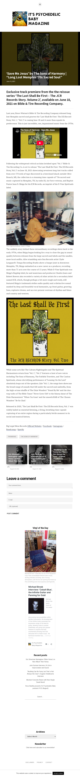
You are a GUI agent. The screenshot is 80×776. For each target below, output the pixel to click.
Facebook (47, 426)
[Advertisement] (40, 714)
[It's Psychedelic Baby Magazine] (40, 18)
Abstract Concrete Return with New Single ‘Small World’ (40, 681)
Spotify (21, 429)
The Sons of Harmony (29, 437)
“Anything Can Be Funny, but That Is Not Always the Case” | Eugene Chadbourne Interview (60, 455)
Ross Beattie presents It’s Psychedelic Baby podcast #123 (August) (40, 687)
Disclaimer (29, 762)
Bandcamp (11, 429)
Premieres (12, 437)
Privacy (40, 762)
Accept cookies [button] (58, 773)
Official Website (34, 426)
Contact (49, 762)
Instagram (58, 426)
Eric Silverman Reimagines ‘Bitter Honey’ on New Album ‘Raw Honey (15, 457)
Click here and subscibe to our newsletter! (40, 747)
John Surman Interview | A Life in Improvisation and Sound (38, 457)
